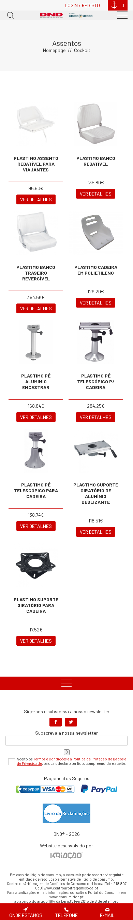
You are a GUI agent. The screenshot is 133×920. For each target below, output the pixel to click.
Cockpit (82, 50)
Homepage (54, 50)
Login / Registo (82, 5)
